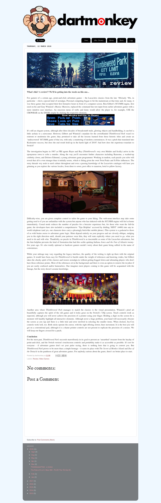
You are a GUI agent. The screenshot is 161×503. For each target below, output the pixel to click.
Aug (33, 455)
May (33, 458)
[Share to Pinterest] (65, 355)
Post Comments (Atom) (46, 440)
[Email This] (56, 355)
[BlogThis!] (59, 355)
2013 (31, 493)
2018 (31, 449)
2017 (31, 481)
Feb (33, 474)
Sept (33, 452)
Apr (32, 461)
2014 (31, 490)
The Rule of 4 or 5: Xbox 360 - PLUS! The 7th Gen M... (51, 470)
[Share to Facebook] (63, 355)
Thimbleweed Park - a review (42, 467)
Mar (33, 464)
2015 (31, 487)
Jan (33, 477)
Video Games (44, 359)
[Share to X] (61, 355)
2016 (31, 484)
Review (35, 359)
